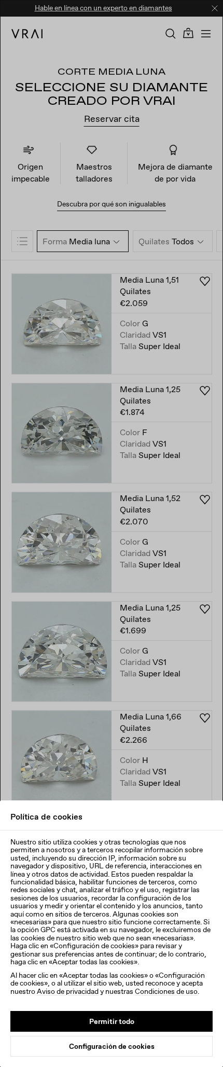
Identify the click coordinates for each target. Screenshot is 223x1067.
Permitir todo (111, 1021)
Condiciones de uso (166, 991)
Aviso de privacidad (68, 991)
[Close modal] (111, 533)
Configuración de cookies (112, 1046)
